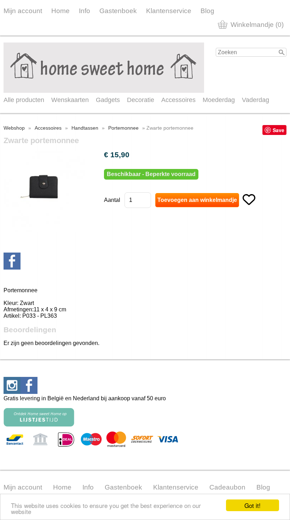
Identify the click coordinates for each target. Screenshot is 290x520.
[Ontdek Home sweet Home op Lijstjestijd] (39, 425)
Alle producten (24, 99)
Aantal (112, 200)
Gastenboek (118, 11)
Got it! (252, 505)
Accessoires (178, 99)
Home (60, 11)
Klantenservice (168, 11)
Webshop (14, 128)
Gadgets (108, 99)
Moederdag (219, 99)
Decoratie (140, 99)
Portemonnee (123, 128)
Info (84, 11)
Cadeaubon (227, 487)
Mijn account (23, 11)
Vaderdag (255, 99)
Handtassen (84, 128)
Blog (207, 11)
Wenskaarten (70, 99)
